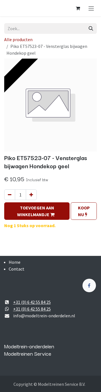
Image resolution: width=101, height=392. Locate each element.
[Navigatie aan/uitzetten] (91, 8)
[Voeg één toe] (31, 194)
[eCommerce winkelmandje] (77, 8)
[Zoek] (91, 28)
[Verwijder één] (9, 194)
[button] (37, 211)
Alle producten (18, 39)
